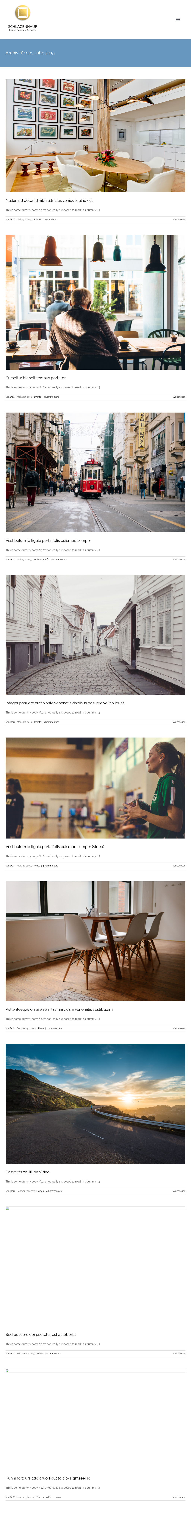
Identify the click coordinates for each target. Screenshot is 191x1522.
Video (37, 865)
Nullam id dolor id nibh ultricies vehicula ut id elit (49, 200)
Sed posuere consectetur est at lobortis (41, 1334)
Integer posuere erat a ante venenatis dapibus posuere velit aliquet (65, 703)
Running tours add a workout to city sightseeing (48, 1478)
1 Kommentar (50, 219)
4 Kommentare (50, 865)
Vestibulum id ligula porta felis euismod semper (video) (55, 846)
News (41, 1028)
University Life (41, 559)
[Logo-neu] (22, 4)
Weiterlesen (179, 219)
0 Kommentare (51, 397)
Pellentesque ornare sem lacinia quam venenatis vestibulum (59, 1009)
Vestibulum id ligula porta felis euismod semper (48, 540)
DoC (12, 219)
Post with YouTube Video (28, 1172)
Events (37, 219)
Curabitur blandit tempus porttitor (36, 377)
